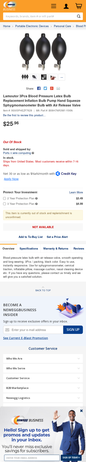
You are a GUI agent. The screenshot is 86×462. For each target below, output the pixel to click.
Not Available (43, 227)
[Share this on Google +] (51, 88)
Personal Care (62, 26)
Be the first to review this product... (24, 115)
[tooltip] (33, 153)
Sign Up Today (71, 457)
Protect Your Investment (20, 192)
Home (6, 26)
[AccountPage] (66, 6)
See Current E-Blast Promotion (25, 338)
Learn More (76, 192)
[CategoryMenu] (53, 6)
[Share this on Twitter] (45, 88)
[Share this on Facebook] (38, 88)
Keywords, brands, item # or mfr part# (30, 16)
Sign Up (73, 329)
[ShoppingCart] (79, 6)
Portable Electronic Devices (32, 26)
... (62, 77)
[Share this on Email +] (58, 88)
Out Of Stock (12, 142)
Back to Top (43, 290)
